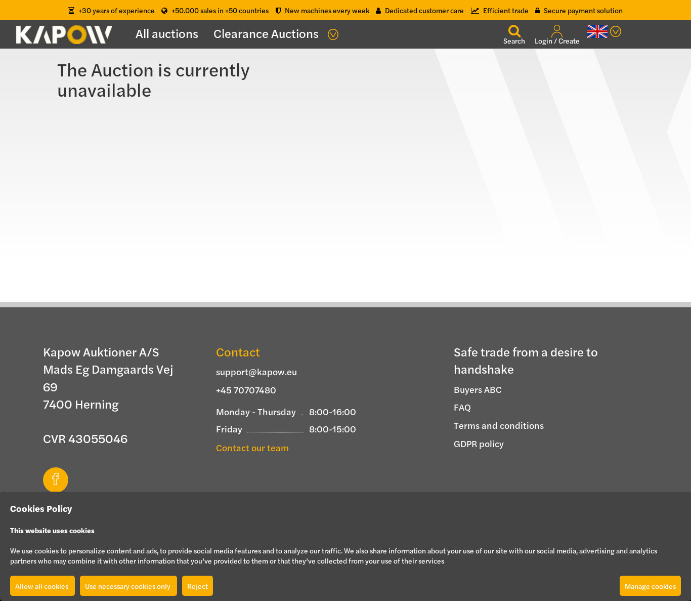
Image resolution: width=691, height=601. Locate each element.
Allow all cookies (42, 586)
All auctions (167, 33)
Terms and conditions (499, 425)
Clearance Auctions (266, 33)
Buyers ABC (478, 389)
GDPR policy (479, 443)
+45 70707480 (246, 389)
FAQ (462, 406)
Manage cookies (650, 586)
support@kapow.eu (256, 371)
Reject (197, 586)
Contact (238, 351)
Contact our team (252, 447)
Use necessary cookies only (128, 586)
